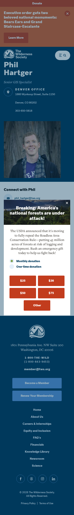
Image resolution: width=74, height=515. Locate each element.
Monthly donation (28, 261)
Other (37, 305)
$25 (22, 281)
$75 (51, 293)
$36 (51, 281)
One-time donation (28, 267)
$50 (22, 293)
